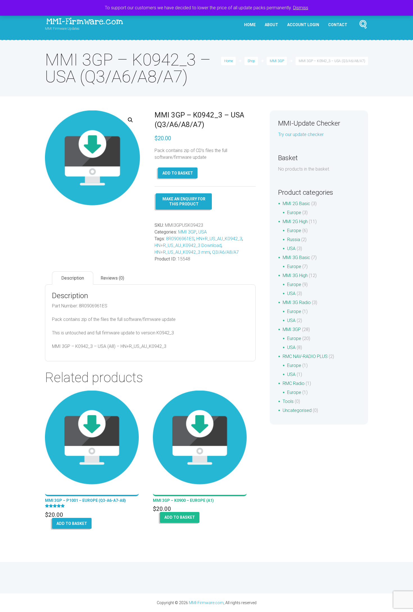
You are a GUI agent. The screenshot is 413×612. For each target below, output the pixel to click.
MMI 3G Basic (296, 257)
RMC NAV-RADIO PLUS (305, 356)
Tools (288, 401)
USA (202, 232)
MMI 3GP (277, 61)
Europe (294, 212)
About (271, 24)
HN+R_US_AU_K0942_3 (219, 238)
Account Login (303, 24)
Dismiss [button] (300, 7)
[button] (130, 120)
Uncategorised (297, 410)
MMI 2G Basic (296, 203)
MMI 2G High (295, 221)
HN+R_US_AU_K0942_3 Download (188, 245)
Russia (293, 239)
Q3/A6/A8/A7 (225, 252)
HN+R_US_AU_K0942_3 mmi (182, 252)
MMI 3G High (295, 275)
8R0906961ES (180, 238)
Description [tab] (72, 278)
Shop (251, 61)
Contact (337, 24)
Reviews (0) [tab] (112, 278)
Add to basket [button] (71, 523)
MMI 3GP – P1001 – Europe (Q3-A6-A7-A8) (85, 500)
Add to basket (177, 173)
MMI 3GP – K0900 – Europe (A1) (183, 500)
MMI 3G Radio (297, 302)
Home (250, 24)
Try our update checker (301, 134)
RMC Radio (294, 383)
